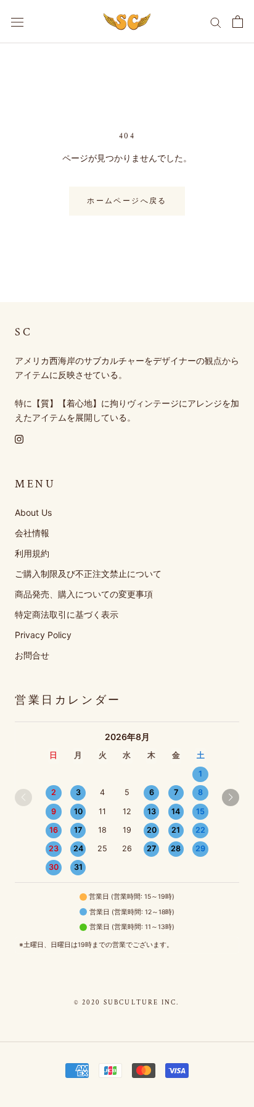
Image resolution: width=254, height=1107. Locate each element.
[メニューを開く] (17, 21)
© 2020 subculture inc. (126, 1002)
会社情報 (32, 533)
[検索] (215, 22)
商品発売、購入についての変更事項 (84, 594)
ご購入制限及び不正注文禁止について (88, 573)
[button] (230, 797)
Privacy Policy (43, 634)
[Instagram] (19, 438)
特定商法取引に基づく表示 (66, 614)
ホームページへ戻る (127, 201)
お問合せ (32, 655)
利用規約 (32, 553)
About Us (33, 512)
